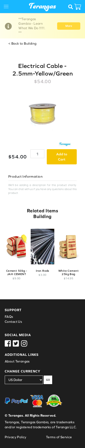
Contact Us (13, 322)
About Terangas (17, 361)
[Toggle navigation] (8, 7)
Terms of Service (59, 437)
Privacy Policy (15, 437)
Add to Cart (61, 157)
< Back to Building (22, 43)
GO (48, 379)
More (68, 25)
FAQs (9, 317)
